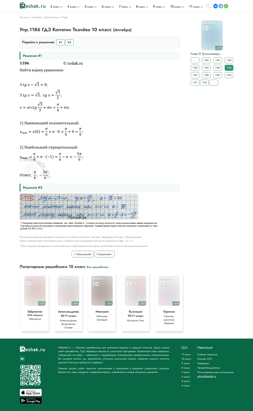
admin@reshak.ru (206, 376)
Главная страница (207, 354)
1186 (229, 67)
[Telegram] (221, 6)
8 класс (186, 368)
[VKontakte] (215, 6)
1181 (217, 60)
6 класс (186, 376)
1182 (229, 60)
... (195, 60)
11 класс (186, 354)
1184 (206, 67)
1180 (206, 60)
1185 (217, 67)
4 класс (186, 385)
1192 (204, 82)
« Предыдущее (82, 254)
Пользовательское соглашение (215, 372)
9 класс (186, 363)
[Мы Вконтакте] (22, 358)
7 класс (186, 372)
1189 (217, 75)
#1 (60, 42)
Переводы (203, 363)
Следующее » (104, 254)
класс (54, 7)
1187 (195, 75)
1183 (195, 67)
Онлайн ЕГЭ (204, 359)
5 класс (186, 381)
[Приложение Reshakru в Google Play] (31, 403)
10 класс (186, 359)
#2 (69, 42)
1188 (206, 75)
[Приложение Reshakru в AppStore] (31, 395)
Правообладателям (208, 368)
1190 (229, 75)
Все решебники (97, 267)
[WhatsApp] (226, 6)
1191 (195, 82)
